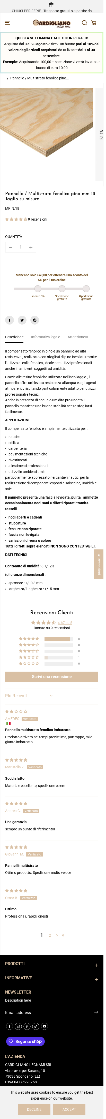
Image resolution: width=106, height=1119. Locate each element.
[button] (8, 22)
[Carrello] (93, 22)
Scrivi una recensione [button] (52, 676)
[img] (16, 711)
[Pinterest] (34, 320)
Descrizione (14, 337)
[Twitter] (22, 320)
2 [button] (50, 935)
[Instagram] (18, 1026)
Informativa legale (45, 337)
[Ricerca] (84, 22)
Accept (69, 1109)
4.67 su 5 (65, 623)
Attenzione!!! (78, 337)
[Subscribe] (96, 1013)
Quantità (13, 237)
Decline (34, 1109)
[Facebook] (9, 320)
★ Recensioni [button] (99, 564)
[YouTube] (44, 1026)
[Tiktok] (35, 1026)
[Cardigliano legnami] (51, 22)
